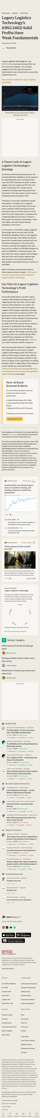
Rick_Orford (10, 727)
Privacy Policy (6, 1107)
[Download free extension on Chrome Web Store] (13, 940)
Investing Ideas (6, 1023)
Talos (8, 755)
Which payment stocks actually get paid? (17, 647)
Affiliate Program (26, 1044)
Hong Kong (5, 13)
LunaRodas (10, 815)
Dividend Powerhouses (28, 987)
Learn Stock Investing (28, 1040)
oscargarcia (10, 834)
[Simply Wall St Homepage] (11, 917)
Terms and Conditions (9, 1103)
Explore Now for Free (15, 419)
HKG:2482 (6, 64)
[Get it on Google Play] (23, 935)
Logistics (15, 13)
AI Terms (4, 1110)
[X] (7, 927)
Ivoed (8, 768)
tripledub (9, 741)
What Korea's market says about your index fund (18, 672)
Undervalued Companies (29, 984)
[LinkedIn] (3, 927)
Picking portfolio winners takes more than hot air (18, 659)
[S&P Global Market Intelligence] (9, 952)
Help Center (25, 1036)
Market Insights (7, 1031)
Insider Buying (25, 991)
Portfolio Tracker (7, 1015)
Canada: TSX (6, 999)
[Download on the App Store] (8, 935)
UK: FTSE (5, 987)
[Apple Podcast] (18, 927)
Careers (23, 1031)
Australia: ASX (6, 991)
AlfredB (9, 897)
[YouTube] (11, 927)
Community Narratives (9, 1027)
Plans (22, 1015)
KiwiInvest (9, 859)
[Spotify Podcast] (14, 927)
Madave (9, 887)
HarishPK (9, 878)
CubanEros (10, 847)
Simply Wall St (11, 48)
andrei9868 (10, 787)
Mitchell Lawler (11, 653)
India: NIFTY (6, 995)
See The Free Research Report (15, 631)
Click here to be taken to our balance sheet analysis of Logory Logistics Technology (19, 275)
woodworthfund (11, 801)
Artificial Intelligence (27, 1003)
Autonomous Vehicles (28, 999)
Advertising (24, 1019)
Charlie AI (24, 1052)
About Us (24, 1023)
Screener (5, 1019)
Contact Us (24, 1027)
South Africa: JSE (7, 1003)
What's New (6, 1035)
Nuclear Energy (26, 995)
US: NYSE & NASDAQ (9, 984)
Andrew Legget (11, 665)
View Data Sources (8, 968)
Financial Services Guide (10, 1100)
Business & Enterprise (28, 1048)
